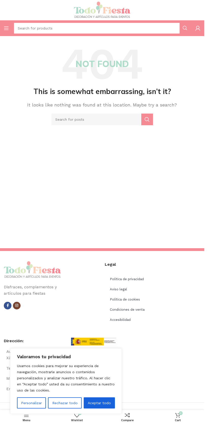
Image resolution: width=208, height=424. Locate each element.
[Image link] (32, 269)
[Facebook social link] (7, 305)
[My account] (198, 28)
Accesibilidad (120, 320)
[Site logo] (102, 9)
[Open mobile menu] (6, 28)
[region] (66, 381)
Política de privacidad (127, 279)
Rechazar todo (65, 403)
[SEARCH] (147, 119)
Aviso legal (118, 289)
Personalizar (31, 403)
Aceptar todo (99, 403)
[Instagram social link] (17, 305)
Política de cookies (125, 299)
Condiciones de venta (127, 309)
